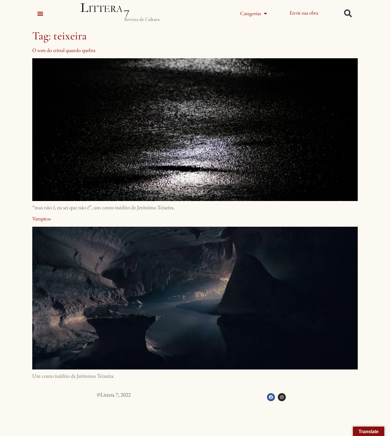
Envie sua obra (304, 12)
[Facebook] (271, 397)
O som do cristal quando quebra (63, 50)
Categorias (250, 13)
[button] (40, 13)
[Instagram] (282, 397)
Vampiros (41, 218)
